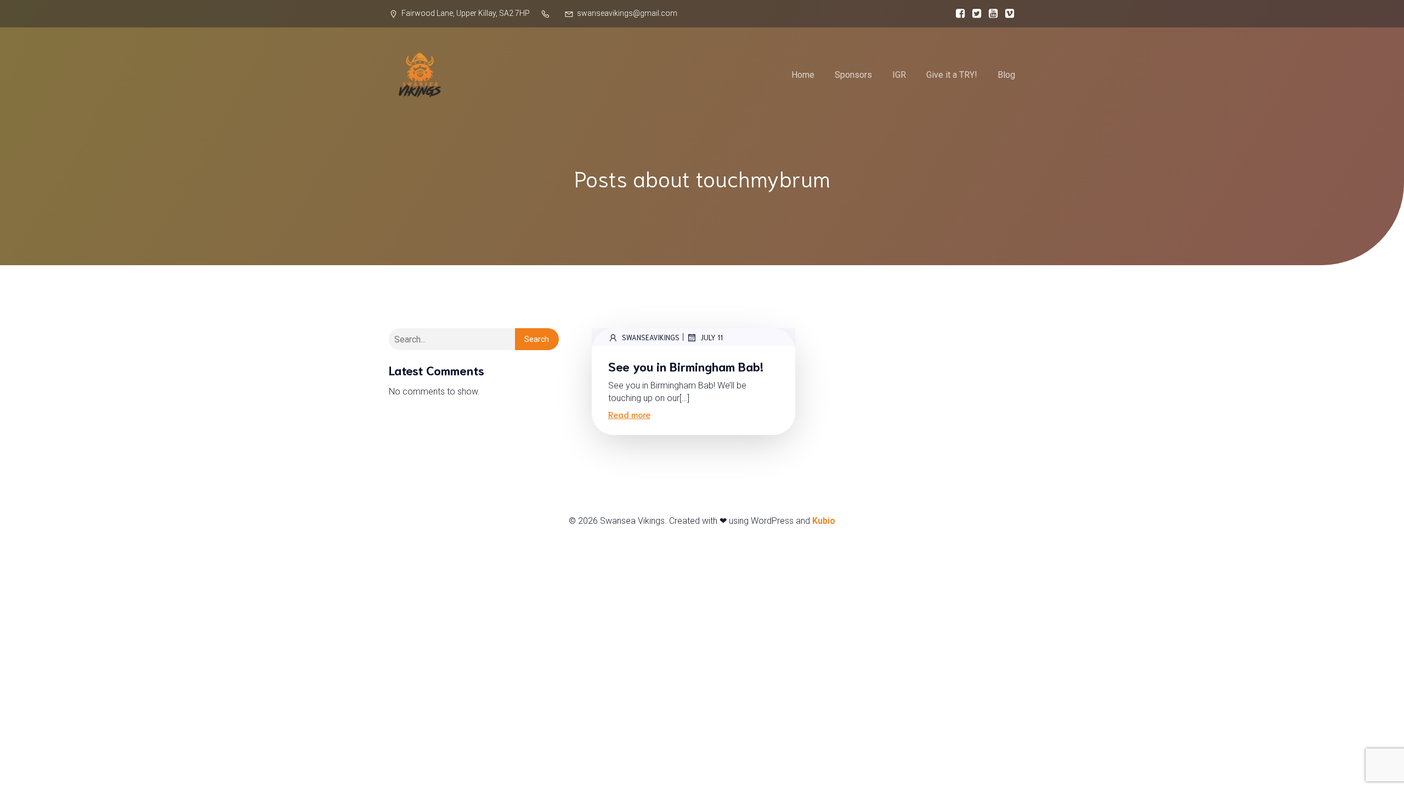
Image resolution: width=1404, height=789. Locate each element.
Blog (1006, 75)
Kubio (823, 521)
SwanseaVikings (651, 337)
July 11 (711, 337)
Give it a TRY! (951, 75)
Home (802, 75)
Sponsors (853, 75)
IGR (899, 75)
